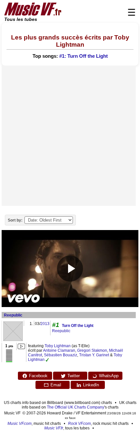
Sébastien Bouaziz (60, 355)
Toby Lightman (58, 346)
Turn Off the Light (77, 325)
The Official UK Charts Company (75, 407)
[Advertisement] (70, 136)
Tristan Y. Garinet (94, 355)
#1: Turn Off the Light (83, 56)
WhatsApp (109, 375)
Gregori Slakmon (92, 350)
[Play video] (70, 268)
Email (55, 384)
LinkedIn (91, 384)
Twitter (73, 375)
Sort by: (15, 220)
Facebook (38, 375)
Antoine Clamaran (59, 350)
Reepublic (13, 315)
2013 (44, 323)
